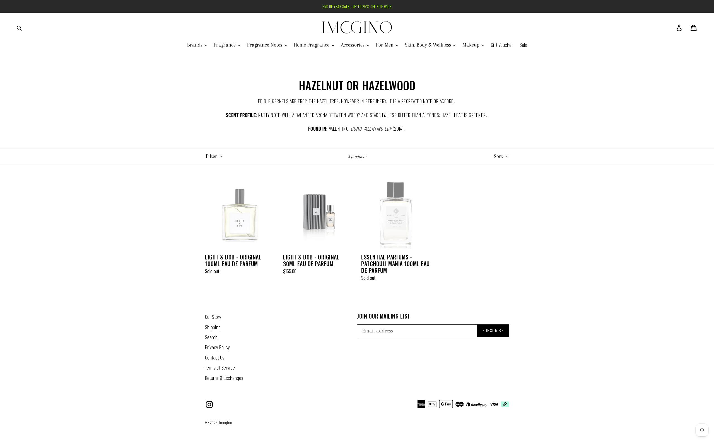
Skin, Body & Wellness (428, 45)
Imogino (225, 422)
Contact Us (214, 357)
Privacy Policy (217, 347)
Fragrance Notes (265, 45)
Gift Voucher (502, 45)
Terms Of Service (220, 367)
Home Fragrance (312, 45)
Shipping (213, 327)
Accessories (353, 45)
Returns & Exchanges (224, 378)
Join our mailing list (383, 316)
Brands (195, 45)
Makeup (471, 45)
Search (211, 337)
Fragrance (225, 45)
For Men (385, 45)
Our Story (213, 317)
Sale (523, 45)
